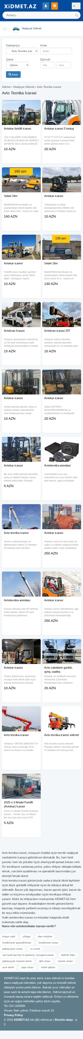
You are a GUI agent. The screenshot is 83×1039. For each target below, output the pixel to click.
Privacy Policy (13, 1015)
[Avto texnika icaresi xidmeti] (61, 711)
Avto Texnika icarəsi (49, 86)
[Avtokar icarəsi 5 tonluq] (61, 105)
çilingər (26, 936)
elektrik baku (68, 955)
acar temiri (8, 967)
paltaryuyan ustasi (12, 948)
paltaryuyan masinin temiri (17, 961)
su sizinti (35, 948)
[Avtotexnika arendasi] (61, 441)
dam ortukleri (45, 936)
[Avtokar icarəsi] (61, 172)
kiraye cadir (8, 936)
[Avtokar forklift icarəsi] (21, 105)
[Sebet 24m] (21, 172)
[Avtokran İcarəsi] (21, 307)
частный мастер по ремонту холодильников (28, 955)
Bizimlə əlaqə (64, 1019)
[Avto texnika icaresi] (21, 509)
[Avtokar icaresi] (21, 239)
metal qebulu (48, 967)
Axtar (14, 74)
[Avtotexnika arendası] (21, 576)
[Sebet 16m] (61, 239)
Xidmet (6, 86)
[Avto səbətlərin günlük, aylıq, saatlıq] (61, 644)
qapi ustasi (27, 967)
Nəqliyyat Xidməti (23, 86)
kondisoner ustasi (48, 942)
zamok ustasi (65, 961)
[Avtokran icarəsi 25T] (61, 307)
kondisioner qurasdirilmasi (16, 942)
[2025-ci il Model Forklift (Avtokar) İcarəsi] (21, 778)
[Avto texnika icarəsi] (21, 711)
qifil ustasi (44, 961)
